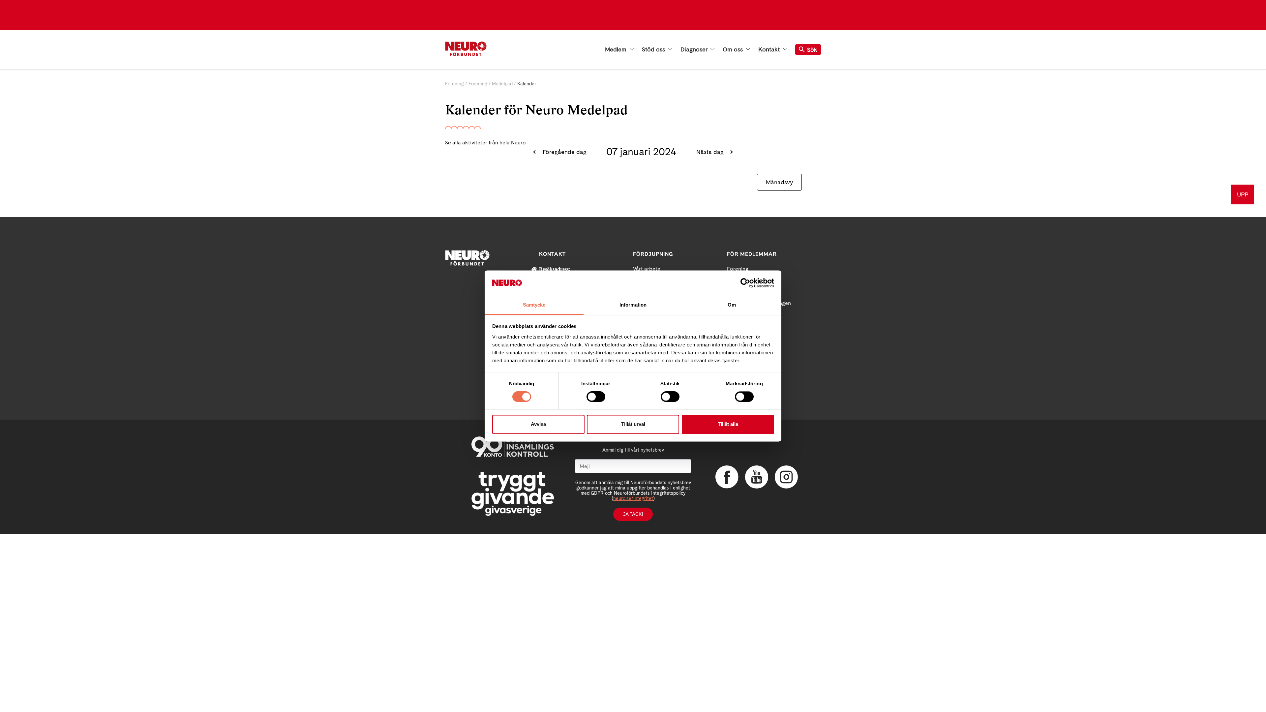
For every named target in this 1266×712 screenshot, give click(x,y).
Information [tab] (633, 305)
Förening (454, 83)
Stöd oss (654, 49)
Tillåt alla (728, 424)
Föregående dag (563, 151)
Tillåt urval (633, 424)
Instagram (786, 477)
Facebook (726, 477)
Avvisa (538, 424)
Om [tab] (732, 305)
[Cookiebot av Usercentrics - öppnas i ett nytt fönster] (745, 283)
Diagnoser (694, 49)
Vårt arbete (646, 269)
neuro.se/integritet (633, 498)
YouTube (756, 477)
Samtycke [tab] (534, 305)
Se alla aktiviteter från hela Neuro (485, 142)
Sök (812, 49)
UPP (1242, 194)
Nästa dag (710, 151)
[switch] (596, 397)
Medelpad (502, 83)
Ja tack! (633, 514)
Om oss (733, 49)
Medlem (616, 49)
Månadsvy (779, 182)
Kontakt (769, 49)
